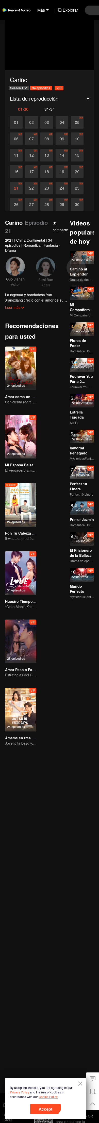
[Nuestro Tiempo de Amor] (20, 573)
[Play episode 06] (16, 138)
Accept (45, 1109)
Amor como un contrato (25, 396)
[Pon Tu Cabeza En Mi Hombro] (20, 505)
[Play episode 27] (31, 204)
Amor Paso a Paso (21, 669)
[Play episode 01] (16, 122)
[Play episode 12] (31, 155)
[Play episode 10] (77, 138)
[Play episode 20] (77, 171)
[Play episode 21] (16, 188)
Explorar (70, 10)
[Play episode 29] (62, 204)
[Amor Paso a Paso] (20, 641)
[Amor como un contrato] (20, 368)
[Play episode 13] (46, 155)
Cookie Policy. (48, 1096)
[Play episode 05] (77, 122)
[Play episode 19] (62, 171)
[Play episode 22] (31, 188)
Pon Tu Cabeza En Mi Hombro (30, 533)
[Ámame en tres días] (20, 709)
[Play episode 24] (62, 188)
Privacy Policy (19, 1092)
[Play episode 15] (77, 155)
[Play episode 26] (16, 204)
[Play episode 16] (16, 171)
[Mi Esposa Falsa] (20, 437)
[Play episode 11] (16, 155)
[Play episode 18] (46, 171)
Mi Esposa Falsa (19, 464)
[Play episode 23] (46, 188)
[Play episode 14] (62, 155)
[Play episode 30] (77, 204)
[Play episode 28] (46, 204)
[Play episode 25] (77, 188)
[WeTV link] (16, 10)
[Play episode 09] (62, 138)
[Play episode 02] (31, 122)
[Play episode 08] (46, 138)
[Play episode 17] (31, 171)
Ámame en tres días (22, 737)
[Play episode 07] (31, 138)
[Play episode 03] (46, 122)
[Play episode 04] (62, 122)
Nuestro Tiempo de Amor (26, 601)
